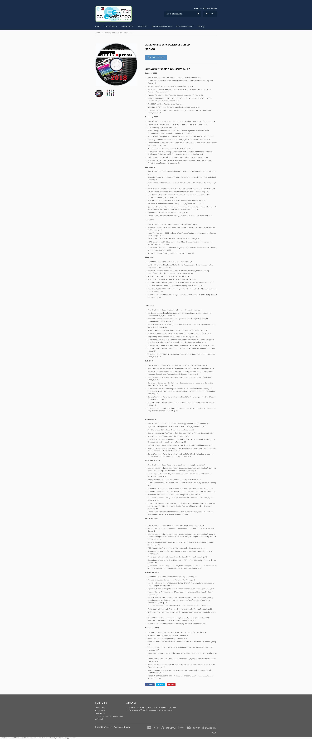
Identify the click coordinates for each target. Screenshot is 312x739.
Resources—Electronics (162, 26)
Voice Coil (142, 26)
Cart (211, 14)
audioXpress (126, 26)
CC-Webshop (106, 727)
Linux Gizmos (100, 713)
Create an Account (210, 8)
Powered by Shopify (122, 727)
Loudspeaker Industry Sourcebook (109, 716)
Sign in (197, 8)
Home (98, 26)
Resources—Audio (184, 26)
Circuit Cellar (110, 26)
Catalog (201, 26)
